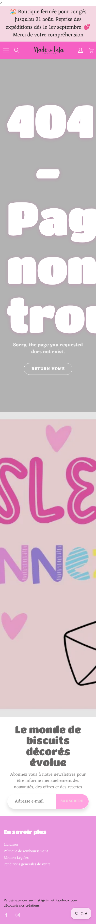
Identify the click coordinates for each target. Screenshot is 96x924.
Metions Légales (16, 858)
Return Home (48, 368)
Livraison (11, 844)
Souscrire (72, 801)
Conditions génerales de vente (27, 864)
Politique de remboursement (26, 851)
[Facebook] (6, 914)
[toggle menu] (5, 50)
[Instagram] (17, 914)
